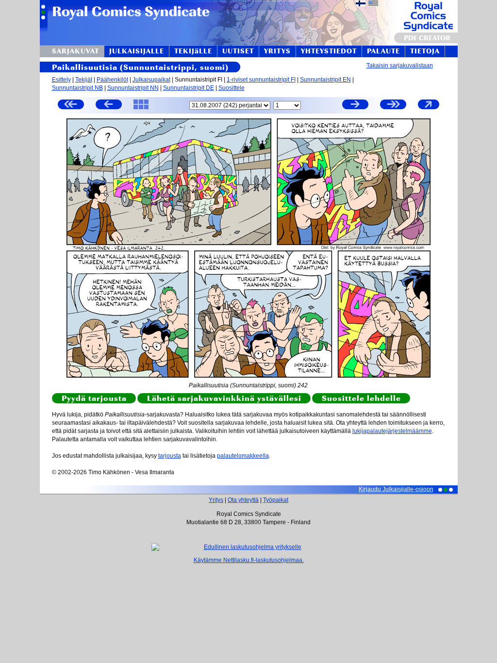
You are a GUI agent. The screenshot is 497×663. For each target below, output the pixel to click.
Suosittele (231, 87)
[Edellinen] (109, 105)
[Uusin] (393, 105)
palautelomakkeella (243, 455)
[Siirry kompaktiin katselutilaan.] (428, 108)
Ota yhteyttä (243, 500)
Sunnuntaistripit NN (133, 87)
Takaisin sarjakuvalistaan (399, 65)
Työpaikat (275, 500)
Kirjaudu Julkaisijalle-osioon (396, 489)
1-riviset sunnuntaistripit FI (261, 79)
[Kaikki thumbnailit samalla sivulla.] (141, 108)
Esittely (61, 79)
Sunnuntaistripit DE (188, 87)
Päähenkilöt (112, 79)
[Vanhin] (71, 105)
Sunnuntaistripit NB (77, 87)
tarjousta (169, 455)
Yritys (216, 500)
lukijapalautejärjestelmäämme (392, 431)
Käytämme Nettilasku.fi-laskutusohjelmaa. (249, 560)
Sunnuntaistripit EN (325, 79)
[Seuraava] (355, 105)
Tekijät (83, 79)
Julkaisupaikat (151, 79)
